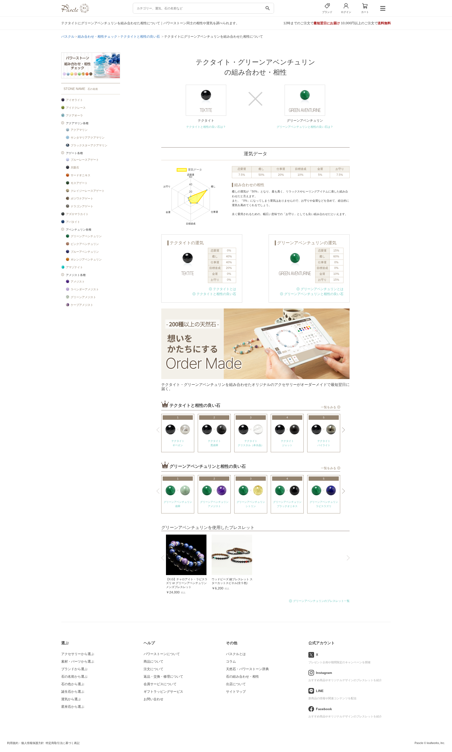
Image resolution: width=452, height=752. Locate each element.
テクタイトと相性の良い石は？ (206, 126)
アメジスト (78, 281)
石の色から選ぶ (72, 684)
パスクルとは (236, 654)
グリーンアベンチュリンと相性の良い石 (313, 294)
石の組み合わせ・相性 (242, 676)
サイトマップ (236, 691)
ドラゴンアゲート (82, 206)
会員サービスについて (160, 684)
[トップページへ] (75, 11)
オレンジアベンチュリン (86, 259)
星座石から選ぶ (72, 706)
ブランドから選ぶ (74, 669)
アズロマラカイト (77, 214)
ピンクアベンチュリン (85, 244)
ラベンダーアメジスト (85, 289)
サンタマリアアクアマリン (88, 137)
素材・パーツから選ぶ (77, 661)
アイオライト (74, 100)
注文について (153, 669)
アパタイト (73, 222)
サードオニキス (80, 175)
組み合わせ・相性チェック (97, 36)
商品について (153, 661)
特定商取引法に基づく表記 (63, 743)
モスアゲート (79, 183)
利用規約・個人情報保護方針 (25, 743)
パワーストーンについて (162, 654)
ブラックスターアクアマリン (89, 145)
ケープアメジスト (82, 305)
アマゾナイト (74, 267)
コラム (231, 661)
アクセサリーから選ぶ (77, 654)
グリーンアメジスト (83, 297)
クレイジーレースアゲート (88, 190)
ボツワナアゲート (82, 198)
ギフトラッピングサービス (163, 691)
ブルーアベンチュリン (85, 251)
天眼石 (75, 167)
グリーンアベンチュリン (86, 236)
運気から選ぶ (71, 699)
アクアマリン (79, 130)
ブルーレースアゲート (85, 159)
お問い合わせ (153, 699)
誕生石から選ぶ (72, 691)
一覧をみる (328, 407)
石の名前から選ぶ (74, 676)
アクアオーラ (74, 115)
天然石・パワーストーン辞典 (247, 669)
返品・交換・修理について (163, 676)
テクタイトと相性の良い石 (140, 36)
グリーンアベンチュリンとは (322, 289)
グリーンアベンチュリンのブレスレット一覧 (321, 601)
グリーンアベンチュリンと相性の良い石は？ (305, 126)
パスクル (67, 36)
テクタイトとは (224, 289)
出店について (236, 684)
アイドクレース (76, 107)
